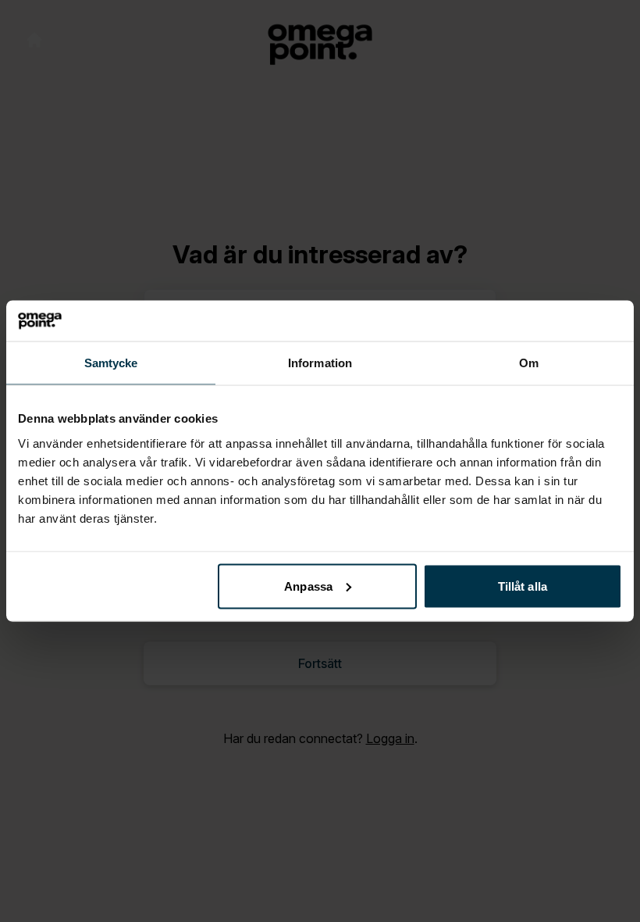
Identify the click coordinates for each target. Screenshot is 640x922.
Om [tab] (529, 363)
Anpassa (308, 585)
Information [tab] (320, 363)
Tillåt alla (522, 585)
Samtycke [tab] (111, 363)
